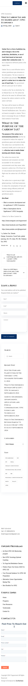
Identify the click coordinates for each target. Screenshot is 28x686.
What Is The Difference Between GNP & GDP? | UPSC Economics (14, 387)
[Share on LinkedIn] (17, 246)
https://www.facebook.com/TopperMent (14, 225)
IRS (20, 239)
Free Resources (7, 604)
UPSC (5, 242)
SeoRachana (19, 681)
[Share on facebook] (10, 246)
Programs (6, 601)
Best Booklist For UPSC (10, 585)
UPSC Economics (6, 14)
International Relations (13, 470)
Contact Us (17, 3)
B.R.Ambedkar (9, 458)
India (13, 239)
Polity (14, 481)
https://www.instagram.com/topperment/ (14, 221)
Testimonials (6, 608)
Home (4, 597)
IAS (8, 239)
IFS (10, 239)
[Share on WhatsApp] (20, 246)
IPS (17, 239)
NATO (7, 481)
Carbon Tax (6, 233)
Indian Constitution (12, 466)
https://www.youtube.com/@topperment (14, 229)
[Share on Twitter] (14, 246)
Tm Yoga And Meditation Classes (13, 563)
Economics (9, 236)
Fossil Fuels (17, 236)
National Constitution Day (14, 477)
